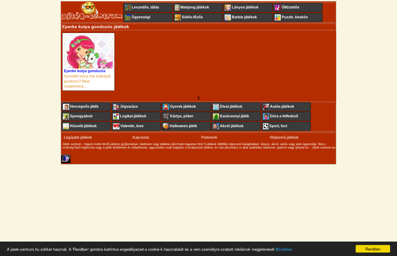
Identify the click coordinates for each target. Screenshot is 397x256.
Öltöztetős (290, 7)
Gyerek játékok (183, 106)
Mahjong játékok (194, 7)
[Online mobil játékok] (92, 10)
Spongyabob (81, 116)
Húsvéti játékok (83, 126)
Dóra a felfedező (284, 116)
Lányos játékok (245, 7)
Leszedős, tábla (145, 7)
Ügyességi (141, 17)
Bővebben (283, 249)
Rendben (372, 249)
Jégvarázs (129, 106)
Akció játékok (232, 126)
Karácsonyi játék (234, 116)
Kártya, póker (181, 116)
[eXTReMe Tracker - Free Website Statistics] (66, 162)
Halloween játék (183, 126)
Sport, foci (278, 126)
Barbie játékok (244, 17)
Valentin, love (132, 126)
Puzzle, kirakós (295, 17)
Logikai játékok (133, 116)
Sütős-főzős (192, 17)
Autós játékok (282, 106)
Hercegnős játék (84, 106)
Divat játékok (231, 106)
